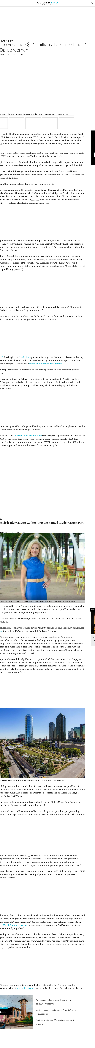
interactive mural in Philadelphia (45, 363)
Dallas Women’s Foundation (28, 435)
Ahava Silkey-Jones (26, 988)
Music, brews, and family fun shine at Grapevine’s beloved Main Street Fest (57, 1012)
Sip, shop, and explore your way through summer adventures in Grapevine (54, 1002)
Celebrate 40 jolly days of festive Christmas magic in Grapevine (55, 1022)
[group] (16, 123)
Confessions (25, 357)
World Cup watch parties (15, 925)
